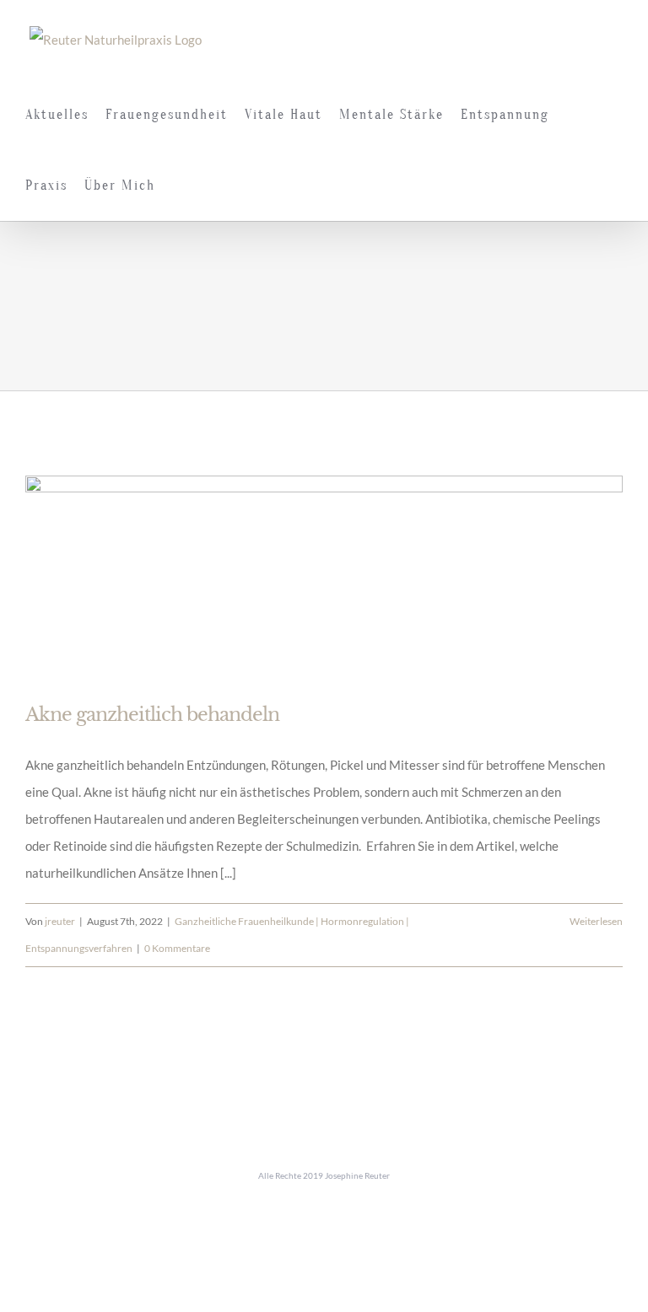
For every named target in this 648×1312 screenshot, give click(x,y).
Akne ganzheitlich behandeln (152, 714)
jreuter (60, 921)
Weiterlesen (596, 921)
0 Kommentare (177, 948)
